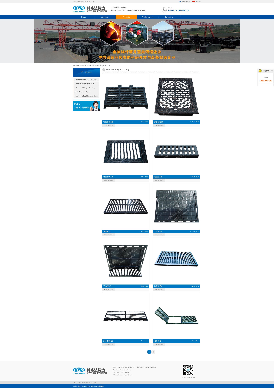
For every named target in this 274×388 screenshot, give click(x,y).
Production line (147, 17)
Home (83, 17)
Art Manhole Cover (123, 30)
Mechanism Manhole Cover (126, 21)
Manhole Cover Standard (146, 40)
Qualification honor (102, 24)
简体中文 (198, 1)
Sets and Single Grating (124, 27)
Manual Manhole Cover (124, 24)
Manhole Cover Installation (147, 53)
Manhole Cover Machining (147, 43)
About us (104, 17)
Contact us (186, 1)
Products (126, 17)
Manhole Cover (143, 50)
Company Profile (101, 21)
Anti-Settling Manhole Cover (126, 33)
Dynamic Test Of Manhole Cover (146, 25)
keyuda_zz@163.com (125, 375)
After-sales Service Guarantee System (147, 57)
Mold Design (143, 46)
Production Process (144, 21)
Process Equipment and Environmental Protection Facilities (145, 34)
